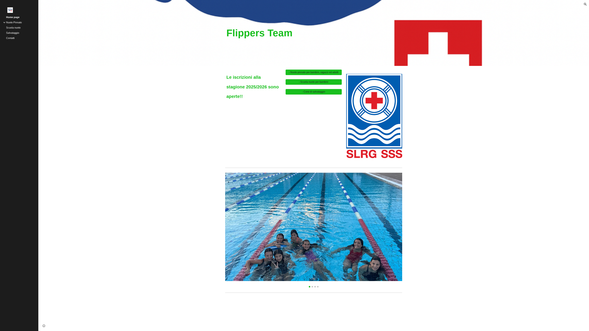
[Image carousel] (374, 118)
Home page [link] (12, 17)
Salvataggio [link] (12, 33)
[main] (283, 33)
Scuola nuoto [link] (13, 27)
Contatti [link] (10, 38)
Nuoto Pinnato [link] (14, 22)
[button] (585, 4)
